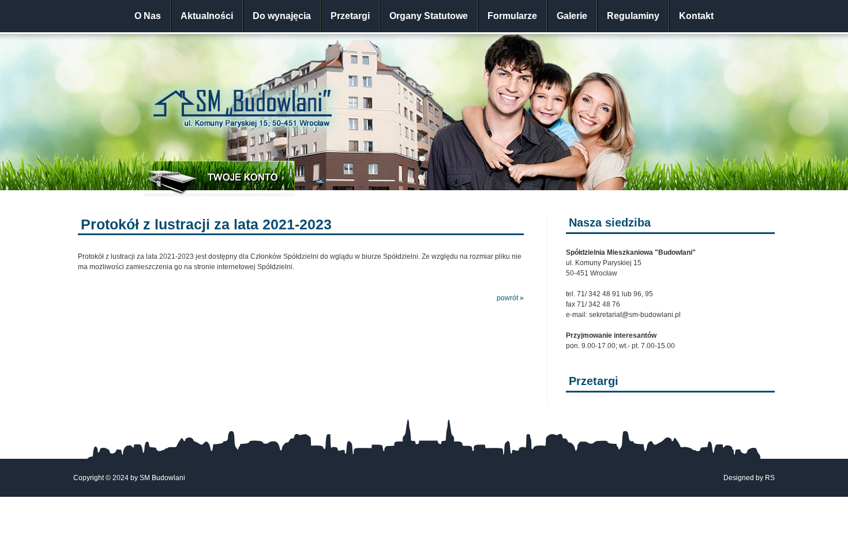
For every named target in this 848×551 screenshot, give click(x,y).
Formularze (512, 16)
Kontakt (696, 16)
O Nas (147, 16)
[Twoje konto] (219, 179)
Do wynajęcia (282, 16)
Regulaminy (633, 16)
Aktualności (207, 16)
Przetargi (350, 16)
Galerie (572, 16)
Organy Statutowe (428, 16)
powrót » (510, 298)
